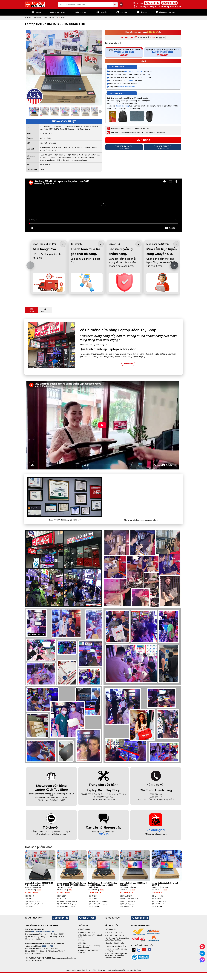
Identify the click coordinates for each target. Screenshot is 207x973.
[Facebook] (149, 949)
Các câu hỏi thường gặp (115, 943)
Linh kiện (123, 12)
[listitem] (34, 111)
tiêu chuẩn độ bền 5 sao (133, 71)
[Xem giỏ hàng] (121, 4)
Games (82, 940)
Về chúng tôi (155, 830)
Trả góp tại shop (124, 147)
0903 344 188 (151, 3)
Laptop (38, 12)
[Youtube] (144, 949)
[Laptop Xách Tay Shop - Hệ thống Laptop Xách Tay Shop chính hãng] (35, 4)
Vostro (62, 17)
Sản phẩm (37, 17)
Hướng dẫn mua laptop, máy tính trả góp (116, 950)
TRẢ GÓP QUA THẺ (162, 147)
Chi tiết (31, 311)
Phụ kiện (103, 12)
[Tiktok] (133, 949)
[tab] (31, 310)
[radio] (124, 52)
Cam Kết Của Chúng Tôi (115, 935)
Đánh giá (44, 311)
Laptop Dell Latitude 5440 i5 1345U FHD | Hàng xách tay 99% (39, 884)
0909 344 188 (169, 3)
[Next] (176, 873)
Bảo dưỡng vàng (122, 106)
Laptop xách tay (48, 17)
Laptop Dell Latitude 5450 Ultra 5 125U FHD (165, 884)
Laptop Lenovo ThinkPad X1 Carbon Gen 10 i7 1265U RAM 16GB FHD (102, 884)
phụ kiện (129, 80)
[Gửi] (115, 4)
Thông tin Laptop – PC (87, 932)
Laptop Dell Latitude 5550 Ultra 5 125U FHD (133, 884)
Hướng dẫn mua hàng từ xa (116, 946)
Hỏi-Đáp (82, 943)
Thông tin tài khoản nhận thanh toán (88, 951)
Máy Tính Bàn (81, 12)
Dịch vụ (143, 12)
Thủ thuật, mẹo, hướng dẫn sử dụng (90, 936)
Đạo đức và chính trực (114, 932)
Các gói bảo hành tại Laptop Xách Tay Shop (89, 947)
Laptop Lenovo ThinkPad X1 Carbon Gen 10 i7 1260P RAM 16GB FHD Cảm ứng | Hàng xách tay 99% (71, 884)
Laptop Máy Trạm (58, 12)
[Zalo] (139, 949)
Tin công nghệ (84, 929)
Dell (57, 17)
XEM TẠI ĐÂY (103, 834)
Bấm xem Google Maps (33, 939)
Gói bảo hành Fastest (126, 86)
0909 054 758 (141, 918)
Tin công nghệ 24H (167, 12)
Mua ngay (143, 139)
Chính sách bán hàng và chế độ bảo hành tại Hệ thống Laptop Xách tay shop (116, 955)
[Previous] (31, 873)
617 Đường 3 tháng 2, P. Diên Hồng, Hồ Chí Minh (158, 6)
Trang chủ (28, 17)
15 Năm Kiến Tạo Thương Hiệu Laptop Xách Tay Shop (117, 939)
